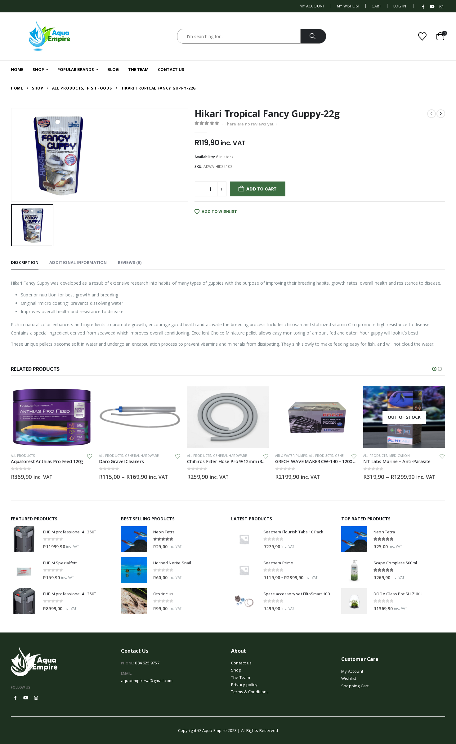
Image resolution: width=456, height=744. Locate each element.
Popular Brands (75, 69)
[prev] (431, 113)
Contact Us (171, 69)
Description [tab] (24, 262)
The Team (138, 69)
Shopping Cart (355, 686)
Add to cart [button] (82, 396)
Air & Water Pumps (291, 455)
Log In (399, 6)
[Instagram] (441, 7)
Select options (170, 396)
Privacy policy (244, 684)
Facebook (15, 697)
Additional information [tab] (78, 262)
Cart (376, 6)
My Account (312, 6)
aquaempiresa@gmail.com (146, 680)
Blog (113, 69)
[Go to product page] (52, 417)
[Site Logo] (49, 36)
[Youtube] (432, 7)
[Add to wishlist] (90, 455)
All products (23, 455)
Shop (38, 69)
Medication (399, 455)
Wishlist (348, 678)
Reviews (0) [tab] (129, 262)
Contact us (241, 663)
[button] (434, 369)
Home (17, 69)
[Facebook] (423, 7)
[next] (440, 113)
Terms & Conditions (250, 691)
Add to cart (261, 189)
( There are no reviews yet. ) (249, 124)
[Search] (313, 36)
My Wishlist (348, 6)
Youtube (25, 697)
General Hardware (142, 455)
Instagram (36, 697)
